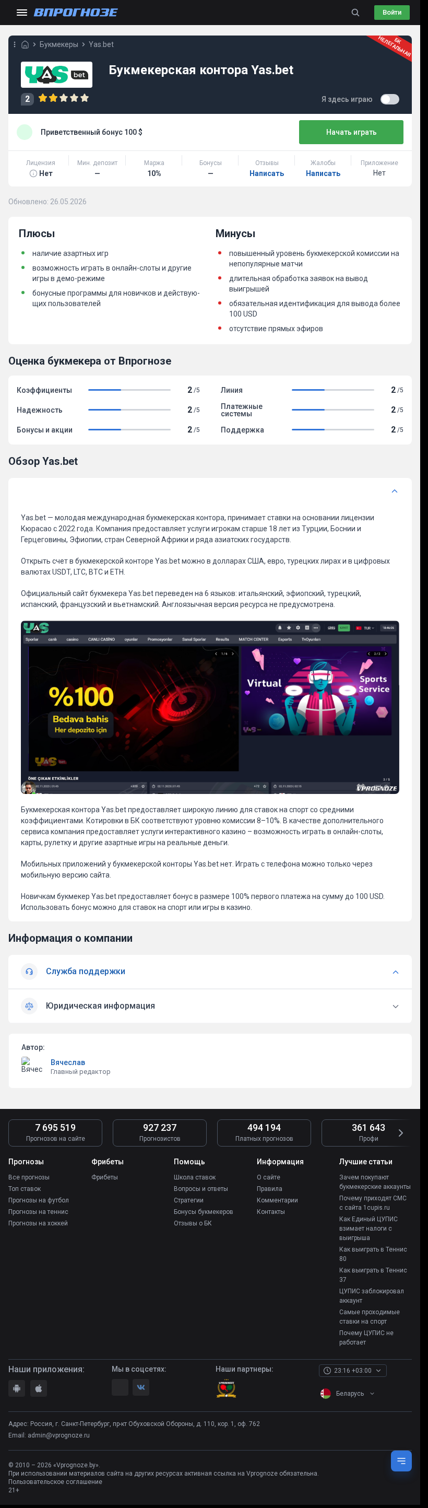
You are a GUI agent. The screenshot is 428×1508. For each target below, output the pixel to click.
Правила (269, 1189)
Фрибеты (104, 1177)
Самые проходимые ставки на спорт (369, 1316)
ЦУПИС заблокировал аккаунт (371, 1296)
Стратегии (189, 1200)
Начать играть (351, 132)
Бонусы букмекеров (203, 1211)
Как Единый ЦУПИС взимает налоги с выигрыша (368, 1228)
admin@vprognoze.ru (59, 1435)
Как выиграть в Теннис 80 (373, 1254)
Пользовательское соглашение (55, 1482)
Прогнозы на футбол (38, 1200)
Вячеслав (68, 1062)
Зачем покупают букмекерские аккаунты (375, 1182)
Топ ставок (24, 1189)
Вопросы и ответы (201, 1189)
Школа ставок (195, 1177)
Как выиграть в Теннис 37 (373, 1275)
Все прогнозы (29, 1177)
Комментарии (277, 1200)
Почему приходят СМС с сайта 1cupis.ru (373, 1203)
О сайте (268, 1177)
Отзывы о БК (193, 1223)
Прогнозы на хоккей (38, 1223)
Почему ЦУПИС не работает (366, 1337)
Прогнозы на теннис (38, 1211)
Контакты (271, 1211)
